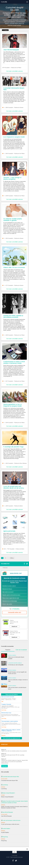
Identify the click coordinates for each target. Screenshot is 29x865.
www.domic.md (15, 573)
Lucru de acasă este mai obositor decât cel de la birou (13, 487)
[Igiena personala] (14, 521)
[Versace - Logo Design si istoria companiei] (14, 169)
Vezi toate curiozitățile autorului (14, 71)
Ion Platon (19, 67)
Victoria (21, 107)
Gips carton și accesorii (7, 592)
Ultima (12, 558)
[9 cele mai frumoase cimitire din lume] (14, 820)
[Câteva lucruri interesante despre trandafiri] (4, 655)
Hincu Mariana (23, 463)
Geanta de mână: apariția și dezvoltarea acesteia (13, 316)
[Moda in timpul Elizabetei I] (14, 793)
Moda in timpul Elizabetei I (7, 796)
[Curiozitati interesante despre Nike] (14, 81)
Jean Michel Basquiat (11, 50)
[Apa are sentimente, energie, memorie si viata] (4, 678)
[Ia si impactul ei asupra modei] (14, 125)
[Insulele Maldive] (14, 828)
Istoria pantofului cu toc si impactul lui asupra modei (12, 405)
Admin (21, 505)
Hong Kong (4, 840)
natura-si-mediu (12, 655)
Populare (7, 649)
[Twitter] (27, 564)
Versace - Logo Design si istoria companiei (12, 178)
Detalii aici (14, 626)
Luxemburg (4, 788)
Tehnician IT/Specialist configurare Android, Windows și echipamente (11, 730)
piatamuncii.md (16, 738)
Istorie (3, 795)
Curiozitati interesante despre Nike (13, 89)
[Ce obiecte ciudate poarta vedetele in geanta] (14, 210)
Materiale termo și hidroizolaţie (9, 601)
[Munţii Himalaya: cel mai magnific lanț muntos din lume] (4, 670)
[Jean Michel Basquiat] (14, 41)
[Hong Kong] (14, 836)
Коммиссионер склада (6, 712)
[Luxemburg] (14, 785)
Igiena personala (9, 531)
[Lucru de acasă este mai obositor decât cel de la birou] (14, 478)
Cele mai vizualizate (21, 649)
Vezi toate (4, 766)
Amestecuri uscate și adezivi (9, 586)
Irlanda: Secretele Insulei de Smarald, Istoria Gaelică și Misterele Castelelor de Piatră (14, 807)
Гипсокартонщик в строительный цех (10, 721)
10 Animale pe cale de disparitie (15, 664)
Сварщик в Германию (6, 704)
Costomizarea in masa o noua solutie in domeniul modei (14, 362)
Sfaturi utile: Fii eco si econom (14, 267)
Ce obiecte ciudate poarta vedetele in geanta (12, 219)
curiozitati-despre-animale (15, 663)
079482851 (16, 609)
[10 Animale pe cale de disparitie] (4, 663)
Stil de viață (4, 778)
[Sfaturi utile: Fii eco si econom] (14, 256)
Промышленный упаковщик (8, 696)
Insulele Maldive (5, 832)
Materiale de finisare (7, 589)
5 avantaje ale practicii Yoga (13, 447)
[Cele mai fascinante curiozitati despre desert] (4, 685)
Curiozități (4, 2)
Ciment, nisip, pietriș (7, 604)
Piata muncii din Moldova (12, 694)
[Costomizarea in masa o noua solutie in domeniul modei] (14, 351)
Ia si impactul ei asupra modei (14, 137)
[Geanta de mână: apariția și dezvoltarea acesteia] (14, 304)
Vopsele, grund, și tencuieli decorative (11, 595)
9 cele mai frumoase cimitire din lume (10, 824)
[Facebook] (24, 564)
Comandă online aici (14, 612)
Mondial (3, 787)
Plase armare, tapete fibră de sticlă (10, 598)
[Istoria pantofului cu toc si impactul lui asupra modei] (14, 395)
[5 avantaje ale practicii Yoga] (14, 438)
